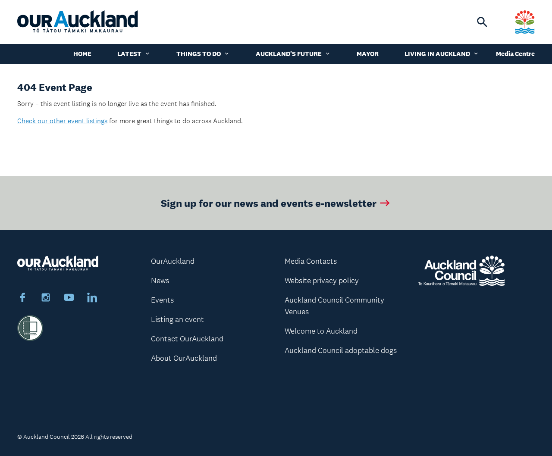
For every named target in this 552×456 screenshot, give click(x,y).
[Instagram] (46, 299)
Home (82, 54)
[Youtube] (69, 299)
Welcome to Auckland (321, 331)
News (160, 280)
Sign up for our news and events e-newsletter (268, 202)
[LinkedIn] (92, 299)
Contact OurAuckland (187, 339)
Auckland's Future (289, 54)
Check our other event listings (62, 120)
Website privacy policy (322, 280)
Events (162, 300)
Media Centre (515, 54)
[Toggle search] (482, 22)
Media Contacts (311, 261)
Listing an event (177, 319)
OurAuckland (172, 261)
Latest (129, 54)
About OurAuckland (184, 358)
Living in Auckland (437, 54)
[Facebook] (22, 299)
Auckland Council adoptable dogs (341, 350)
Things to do (198, 54)
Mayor (368, 54)
